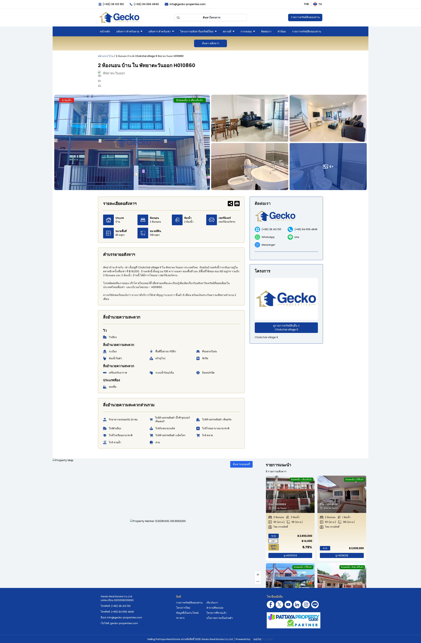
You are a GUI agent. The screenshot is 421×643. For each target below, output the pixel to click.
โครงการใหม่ (183, 607)
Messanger (268, 244)
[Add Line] (315, 604)
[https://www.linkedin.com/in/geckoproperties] (297, 604)
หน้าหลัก (105, 31)
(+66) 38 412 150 (271, 229)
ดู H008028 (341, 555)
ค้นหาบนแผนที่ (241, 464)
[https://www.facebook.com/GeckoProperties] (270, 604)
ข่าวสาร (180, 618)
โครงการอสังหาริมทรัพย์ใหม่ (196, 31)
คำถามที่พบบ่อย (214, 607)
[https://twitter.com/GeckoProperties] (279, 604)
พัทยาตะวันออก (114, 73)
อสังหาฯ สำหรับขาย (127, 31)
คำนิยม (282, 31)
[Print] (237, 203)
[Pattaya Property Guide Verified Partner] (293, 620)
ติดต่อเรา (266, 31)
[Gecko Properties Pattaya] (135, 17)
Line (297, 237)
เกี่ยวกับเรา (212, 602)
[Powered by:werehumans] (263, 639)
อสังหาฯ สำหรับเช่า (160, 31)
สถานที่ (227, 31)
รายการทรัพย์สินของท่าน (305, 17)
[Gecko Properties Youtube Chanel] (288, 604)
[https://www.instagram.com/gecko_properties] (306, 604)
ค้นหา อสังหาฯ (210, 43)
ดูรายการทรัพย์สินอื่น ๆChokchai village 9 (286, 327)
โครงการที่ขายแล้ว (216, 613)
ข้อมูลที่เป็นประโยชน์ (187, 613)
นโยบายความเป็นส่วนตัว (219, 618)
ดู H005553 (290, 555)
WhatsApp (268, 237)
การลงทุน (246, 31)
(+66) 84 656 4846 (306, 229)
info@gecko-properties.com (124, 617)
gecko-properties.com (124, 623)
